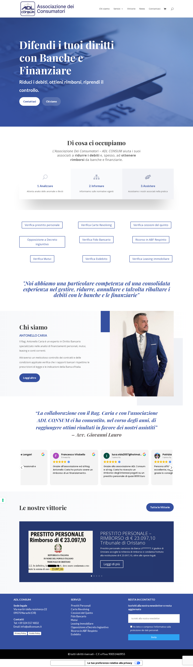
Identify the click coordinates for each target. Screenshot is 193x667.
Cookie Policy (34, 633)
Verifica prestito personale (42, 225)
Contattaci (154, 9)
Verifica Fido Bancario (96, 239)
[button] (171, 467)
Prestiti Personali (81, 605)
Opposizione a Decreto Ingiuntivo (90, 627)
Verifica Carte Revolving (96, 225)
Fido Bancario (78, 616)
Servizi (117, 9)
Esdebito (76, 634)
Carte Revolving (80, 609)
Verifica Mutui (42, 259)
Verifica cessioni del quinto (150, 225)
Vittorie (131, 9)
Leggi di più (112, 564)
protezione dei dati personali (144, 630)
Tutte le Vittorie (160, 507)
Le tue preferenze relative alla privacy (109, 662)
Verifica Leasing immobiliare (150, 259)
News (142, 9)
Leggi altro (29, 377)
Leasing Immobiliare (82, 623)
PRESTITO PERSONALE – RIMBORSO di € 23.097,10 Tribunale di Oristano (127, 538)
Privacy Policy (20, 633)
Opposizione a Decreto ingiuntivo (42, 242)
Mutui (74, 620)
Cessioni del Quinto (82, 612)
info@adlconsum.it (31, 626)
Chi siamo (104, 9)
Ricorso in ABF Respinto (150, 239)
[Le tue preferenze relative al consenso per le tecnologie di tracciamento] (3, 500)
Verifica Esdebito (96, 259)
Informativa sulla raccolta (67, 662)
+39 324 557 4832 (28, 623)
